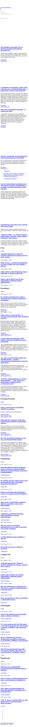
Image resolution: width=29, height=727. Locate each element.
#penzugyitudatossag (8, 174)
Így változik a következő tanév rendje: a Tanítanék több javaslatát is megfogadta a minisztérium (13, 298)
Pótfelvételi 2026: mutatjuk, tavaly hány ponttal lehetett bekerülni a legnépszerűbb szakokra (13, 421)
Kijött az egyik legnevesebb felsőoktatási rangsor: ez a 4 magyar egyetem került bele (14, 493)
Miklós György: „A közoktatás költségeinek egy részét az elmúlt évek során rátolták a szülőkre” (14, 264)
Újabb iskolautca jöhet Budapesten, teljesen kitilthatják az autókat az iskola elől (14, 272)
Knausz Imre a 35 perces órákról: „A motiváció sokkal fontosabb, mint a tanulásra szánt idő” (14, 316)
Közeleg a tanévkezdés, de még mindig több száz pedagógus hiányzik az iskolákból (14, 157)
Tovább (2, 251)
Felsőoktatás (3, 59)
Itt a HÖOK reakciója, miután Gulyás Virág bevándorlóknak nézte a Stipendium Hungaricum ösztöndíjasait (14, 482)
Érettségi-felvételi (5, 414)
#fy (16, 176)
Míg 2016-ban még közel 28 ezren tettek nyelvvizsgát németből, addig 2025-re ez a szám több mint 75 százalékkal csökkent (13, 650)
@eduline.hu (7, 171)
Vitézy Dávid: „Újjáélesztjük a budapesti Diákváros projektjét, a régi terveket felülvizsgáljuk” (13, 503)
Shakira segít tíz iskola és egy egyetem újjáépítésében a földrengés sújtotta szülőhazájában (12, 280)
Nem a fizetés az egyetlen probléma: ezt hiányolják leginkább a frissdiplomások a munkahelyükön (13, 690)
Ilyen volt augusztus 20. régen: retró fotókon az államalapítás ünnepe (14, 598)
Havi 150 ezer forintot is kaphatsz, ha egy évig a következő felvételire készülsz (13, 438)
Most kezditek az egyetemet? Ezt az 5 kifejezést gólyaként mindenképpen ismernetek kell (12, 48)
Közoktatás (3, 105)
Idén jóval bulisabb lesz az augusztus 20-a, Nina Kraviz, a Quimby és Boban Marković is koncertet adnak (14, 588)
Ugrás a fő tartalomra (5, 7)
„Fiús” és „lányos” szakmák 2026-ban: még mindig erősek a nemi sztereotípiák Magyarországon (14, 701)
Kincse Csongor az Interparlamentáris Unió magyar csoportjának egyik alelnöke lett (14, 679)
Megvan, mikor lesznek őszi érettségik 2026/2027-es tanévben (12, 408)
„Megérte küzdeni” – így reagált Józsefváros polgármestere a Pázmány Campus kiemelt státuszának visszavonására (14, 236)
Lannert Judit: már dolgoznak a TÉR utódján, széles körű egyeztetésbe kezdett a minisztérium (13, 340)
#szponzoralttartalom (18, 174)
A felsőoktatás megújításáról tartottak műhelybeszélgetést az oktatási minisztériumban (12, 515)
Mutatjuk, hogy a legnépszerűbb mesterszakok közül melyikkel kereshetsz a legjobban (13, 668)
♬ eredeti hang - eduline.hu (10, 178)
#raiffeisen (6, 176)
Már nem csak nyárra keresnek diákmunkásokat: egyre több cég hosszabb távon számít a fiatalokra (14, 527)
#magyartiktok (12, 176)
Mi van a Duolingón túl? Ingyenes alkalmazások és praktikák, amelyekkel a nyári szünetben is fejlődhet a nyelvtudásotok (14, 639)
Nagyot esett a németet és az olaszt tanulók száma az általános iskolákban (13, 615)
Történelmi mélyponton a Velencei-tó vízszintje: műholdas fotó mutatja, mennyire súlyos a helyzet (14, 255)
